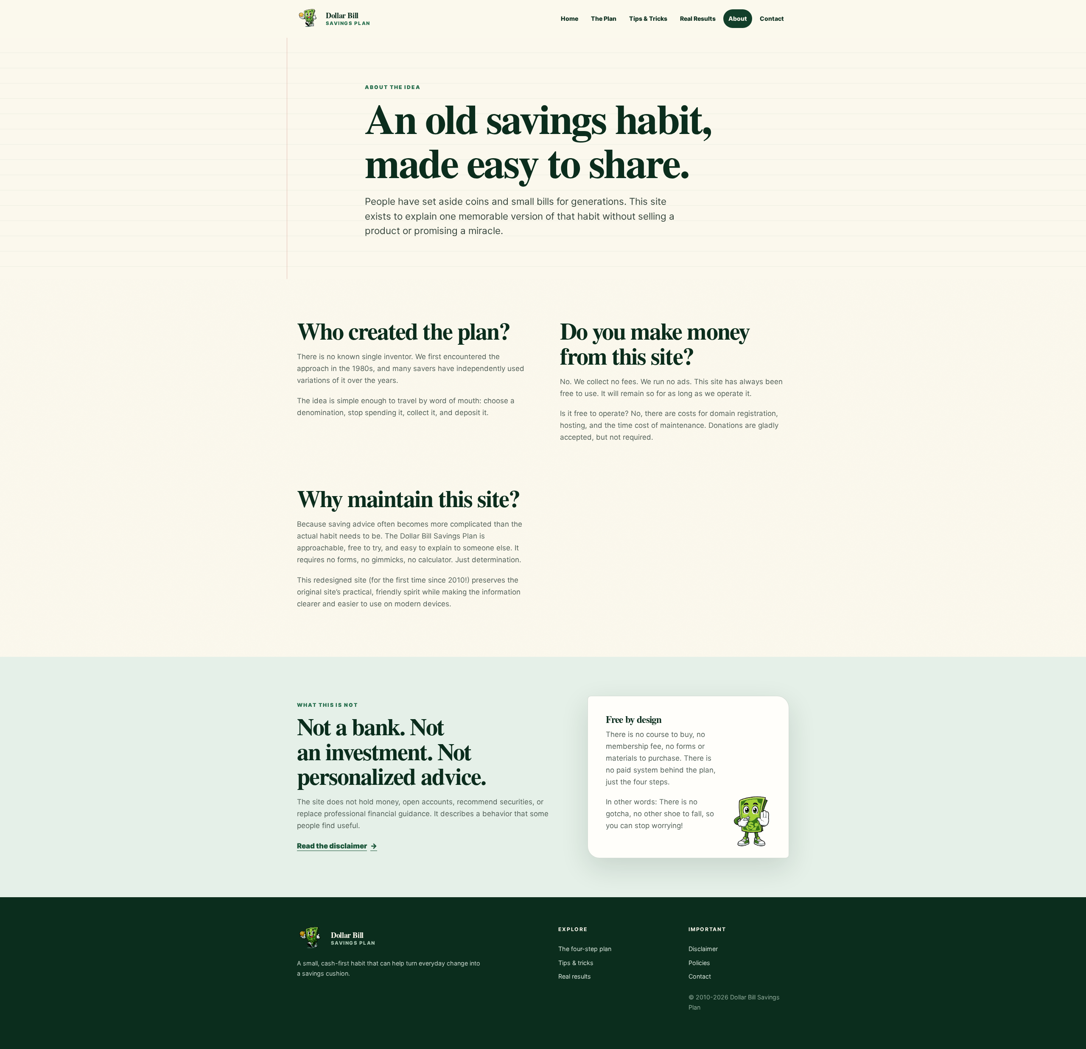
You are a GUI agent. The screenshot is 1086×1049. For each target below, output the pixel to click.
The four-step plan (584, 948)
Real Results (698, 18)
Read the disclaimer (337, 846)
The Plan (603, 18)
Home (569, 18)
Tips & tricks (575, 962)
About (737, 18)
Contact (772, 18)
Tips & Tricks (648, 18)
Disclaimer (703, 948)
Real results (574, 976)
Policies (699, 962)
